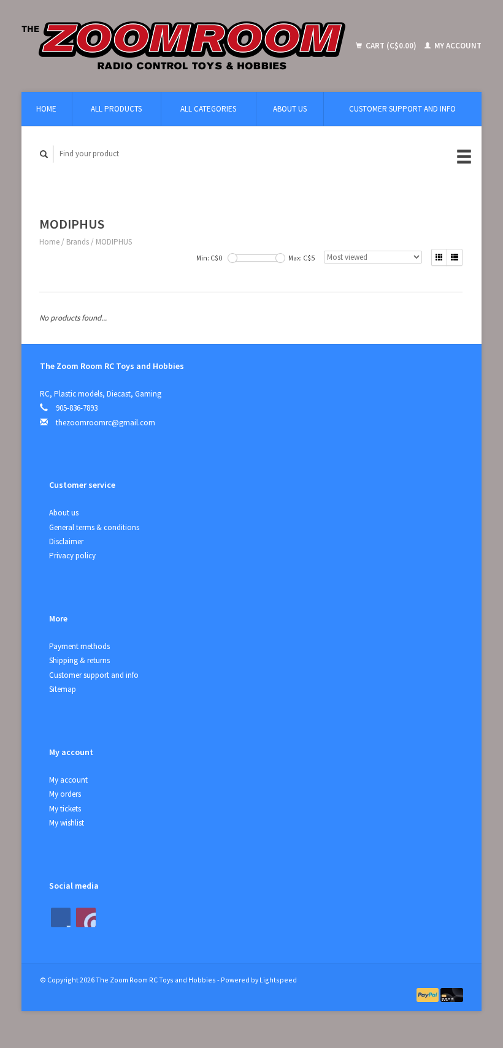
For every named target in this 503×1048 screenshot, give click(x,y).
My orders (65, 794)
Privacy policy (72, 555)
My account (457, 45)
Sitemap (62, 689)
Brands (77, 242)
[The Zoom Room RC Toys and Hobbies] (187, 46)
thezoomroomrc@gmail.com (105, 422)
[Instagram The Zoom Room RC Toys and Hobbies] (86, 917)
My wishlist (66, 823)
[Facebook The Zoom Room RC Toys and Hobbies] (61, 917)
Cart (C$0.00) (391, 45)
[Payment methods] (429, 994)
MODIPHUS (114, 242)
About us (290, 109)
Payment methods (79, 646)
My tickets (65, 808)
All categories (208, 109)
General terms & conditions (94, 527)
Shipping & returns (79, 660)
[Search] (44, 154)
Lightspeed (278, 979)
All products (116, 109)
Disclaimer (66, 541)
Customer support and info (402, 109)
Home (46, 109)
